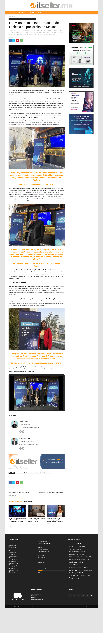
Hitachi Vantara (81, 557)
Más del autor (28, 501)
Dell (81, 549)
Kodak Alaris (82, 565)
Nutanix (71, 570)
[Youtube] (91, 595)
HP (86, 557)
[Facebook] (10, 40)
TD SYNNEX (88, 575)
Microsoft (85, 567)
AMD (79, 544)
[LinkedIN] (23, 431)
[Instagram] (74, 595)
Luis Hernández (19, 472)
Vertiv (77, 578)
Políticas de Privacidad (89, 606)
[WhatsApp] (21, 40)
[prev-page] (10, 526)
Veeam (72, 578)
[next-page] (12, 526)
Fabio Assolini (72, 554)
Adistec (74, 544)
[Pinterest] (17, 40)
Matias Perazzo (24, 438)
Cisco (75, 546)
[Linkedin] (78, 595)
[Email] (20, 431)
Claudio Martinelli (82, 546)
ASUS (71, 546)
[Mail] (83, 595)
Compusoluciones (74, 549)
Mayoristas (22, 12)
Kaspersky (73, 564)
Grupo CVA (72, 557)
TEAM (45, 472)
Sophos (82, 575)
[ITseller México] (51, 5)
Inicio (10, 16)
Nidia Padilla (39, 472)
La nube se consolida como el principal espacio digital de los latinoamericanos (52, 493)
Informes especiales (36, 12)
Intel (87, 559)
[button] (47, 12)
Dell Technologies (74, 551)
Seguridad (15, 18)
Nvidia (76, 570)
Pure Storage (72, 573)
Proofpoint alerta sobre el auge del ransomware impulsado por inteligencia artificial (36, 520)
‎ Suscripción (34, 595)
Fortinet (79, 554)
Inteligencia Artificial (76, 562)
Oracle (80, 570)
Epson (81, 551)
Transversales (28, 18)
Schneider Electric (74, 575)
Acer (70, 544)
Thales (49, 472)
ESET (85, 551)
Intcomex (83, 559)
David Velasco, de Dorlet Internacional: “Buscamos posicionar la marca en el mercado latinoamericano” (21, 494)
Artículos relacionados (16, 501)
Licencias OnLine (75, 567)
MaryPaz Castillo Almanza (29, 472)
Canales (10, 18)
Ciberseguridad (21, 18)
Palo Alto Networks (88, 570)
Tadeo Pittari (23, 421)
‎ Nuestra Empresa (36, 594)
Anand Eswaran (85, 544)
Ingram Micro (76, 559)
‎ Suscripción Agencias (37, 599)
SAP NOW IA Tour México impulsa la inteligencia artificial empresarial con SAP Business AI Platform (17, 520)
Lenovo (89, 565)
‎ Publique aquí (35, 597)
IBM (70, 559)
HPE (90, 557)
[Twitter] (13, 40)
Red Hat (80, 573)
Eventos (34, 18)
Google (83, 554)
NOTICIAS (12, 12)
